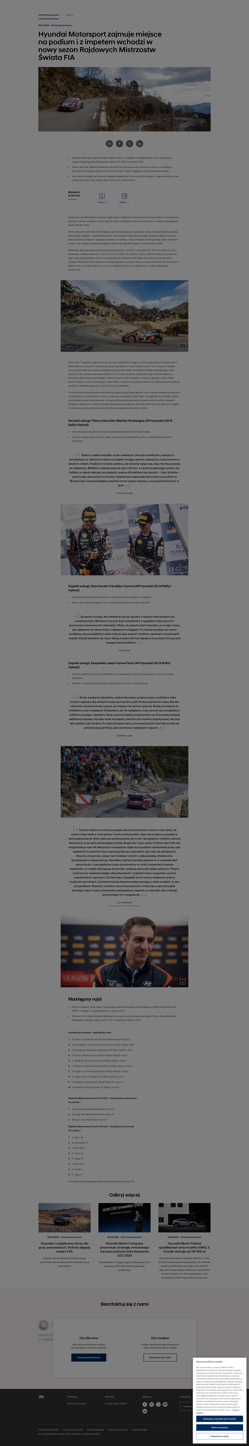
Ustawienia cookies (220, 1436)
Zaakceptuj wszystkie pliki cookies (219, 1419)
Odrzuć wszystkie (219, 1427)
